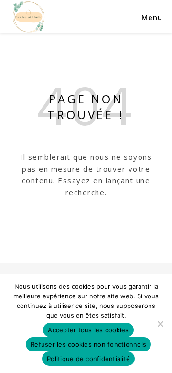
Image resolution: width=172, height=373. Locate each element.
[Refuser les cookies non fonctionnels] (160, 324)
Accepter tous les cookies (88, 330)
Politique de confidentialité (88, 358)
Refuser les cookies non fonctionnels (88, 344)
